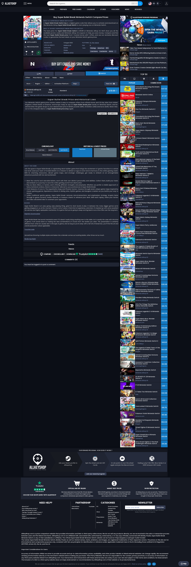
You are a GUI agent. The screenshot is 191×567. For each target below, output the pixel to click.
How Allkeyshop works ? (30, 508)
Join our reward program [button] (95, 474)
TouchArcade (29, 229)
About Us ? (25, 506)
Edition (47, 84)
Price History (37, 78)
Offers (27, 78)
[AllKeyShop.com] (9, 3)
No (154, 564)
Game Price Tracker (111, 509)
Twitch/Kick (75, 506)
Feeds (54, 78)
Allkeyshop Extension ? (29, 518)
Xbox (98, 512)
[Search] (140, 3)
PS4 (93, 43)
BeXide (66, 48)
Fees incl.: (109, 84)
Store (28, 84)
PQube (66, 50)
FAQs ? (24, 516)
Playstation (100, 517)
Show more (147, 45)
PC (90, 43)
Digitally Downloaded (32, 214)
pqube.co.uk (67, 45)
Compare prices (81, 95)
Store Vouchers (113, 506)
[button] (166, 3)
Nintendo (99, 522)
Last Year (41, 150)
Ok (149, 564)
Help (184, 564)
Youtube (91, 506)
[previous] (25, 39)
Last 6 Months (52, 150)
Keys (75, 84)
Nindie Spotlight (30, 239)
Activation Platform (61, 84)
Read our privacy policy (139, 564)
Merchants (75, 508)
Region (37, 84)
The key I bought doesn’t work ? (32, 512)
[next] (39, 39)
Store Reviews (112, 518)
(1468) (100, 254)
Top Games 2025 (113, 520)
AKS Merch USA (113, 522)
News (62, 78)
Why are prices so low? (29, 510)
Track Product (47, 155)
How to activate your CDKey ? (31, 514)
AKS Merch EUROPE (111, 525)
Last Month (64, 150)
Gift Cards (111, 514)
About (47, 78)
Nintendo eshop (69, 52)
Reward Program (113, 512)
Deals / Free (112, 516)
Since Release (30, 150)
